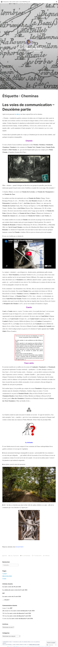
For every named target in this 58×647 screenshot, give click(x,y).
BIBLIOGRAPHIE (7, 576)
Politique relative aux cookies (34, 644)
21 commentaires (26, 555)
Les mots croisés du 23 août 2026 (11, 596)
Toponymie (16, 555)
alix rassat (5, 611)
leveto (5, 555)
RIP (3, 593)
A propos (4, 573)
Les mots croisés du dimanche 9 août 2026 (23, 611)
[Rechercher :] (10, 565)
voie (17, 114)
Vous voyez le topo (29, 48)
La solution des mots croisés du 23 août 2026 (14, 590)
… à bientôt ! (6, 600)
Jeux (11, 555)
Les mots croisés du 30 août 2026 (11, 587)
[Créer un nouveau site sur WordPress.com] (29, 1)
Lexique (4, 578)
